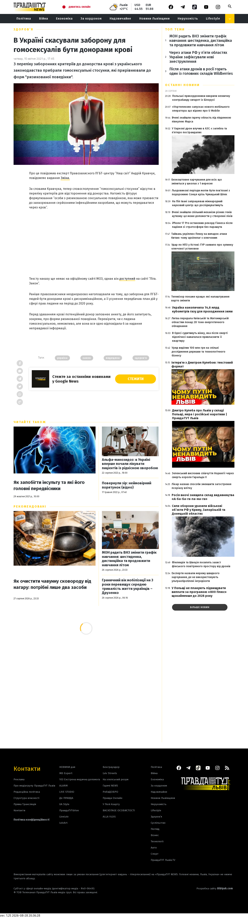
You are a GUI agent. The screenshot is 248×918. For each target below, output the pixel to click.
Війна (43, 18)
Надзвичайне (120, 18)
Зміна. (65, 178)
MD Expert (65, 773)
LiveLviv (64, 816)
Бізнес (155, 835)
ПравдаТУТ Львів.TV (163, 860)
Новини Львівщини (154, 18)
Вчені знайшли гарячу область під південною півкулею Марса (201, 119)
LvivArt (63, 822)
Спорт (154, 853)
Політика (23, 18)
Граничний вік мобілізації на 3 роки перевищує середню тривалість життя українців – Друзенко (127, 586)
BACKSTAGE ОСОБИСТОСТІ (119, 810)
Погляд (155, 829)
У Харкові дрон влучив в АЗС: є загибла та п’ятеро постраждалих (199, 130)
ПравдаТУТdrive (69, 810)
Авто (154, 847)
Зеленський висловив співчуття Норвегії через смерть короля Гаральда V (203, 475)
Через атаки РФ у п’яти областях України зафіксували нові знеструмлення (198, 57)
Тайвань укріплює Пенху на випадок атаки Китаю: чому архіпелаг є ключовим (199, 235)
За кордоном (91, 18)
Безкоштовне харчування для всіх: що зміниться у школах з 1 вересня (196, 181)
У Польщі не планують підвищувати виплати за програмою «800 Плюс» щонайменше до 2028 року (199, 592)
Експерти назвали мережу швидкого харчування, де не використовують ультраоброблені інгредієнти (196, 577)
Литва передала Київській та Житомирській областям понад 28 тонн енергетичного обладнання (200, 322)
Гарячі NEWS (110, 785)
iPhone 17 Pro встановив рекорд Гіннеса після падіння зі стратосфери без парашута (202, 225)
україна (62, 358)
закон (87, 358)
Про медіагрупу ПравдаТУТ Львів (34, 785)
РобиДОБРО (110, 791)
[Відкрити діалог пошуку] (229, 6)
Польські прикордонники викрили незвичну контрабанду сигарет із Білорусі (201, 98)
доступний (127, 278)
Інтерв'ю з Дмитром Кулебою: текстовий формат (202, 364)
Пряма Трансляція (25, 804)
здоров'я (141, 358)
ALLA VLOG (109, 816)
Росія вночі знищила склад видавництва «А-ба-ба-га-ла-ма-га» (203, 497)
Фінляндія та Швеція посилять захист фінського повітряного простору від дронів (201, 564)
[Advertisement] (94, 238)
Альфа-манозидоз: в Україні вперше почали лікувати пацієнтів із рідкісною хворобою (130, 464)
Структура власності (26, 798)
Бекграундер (111, 767)
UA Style (64, 804)
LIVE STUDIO (66, 791)
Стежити (136, 379)
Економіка (64, 18)
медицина (113, 358)
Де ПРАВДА (66, 798)
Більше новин (199, 607)
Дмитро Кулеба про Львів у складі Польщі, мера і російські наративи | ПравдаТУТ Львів (199, 414)
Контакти (27, 768)
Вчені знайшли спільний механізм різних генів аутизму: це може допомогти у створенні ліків (202, 214)
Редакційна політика (27, 791)
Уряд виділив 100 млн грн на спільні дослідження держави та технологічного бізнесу (198, 351)
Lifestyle (213, 18)
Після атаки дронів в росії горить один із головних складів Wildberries (201, 71)
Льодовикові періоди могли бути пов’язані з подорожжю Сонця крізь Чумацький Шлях (201, 192)
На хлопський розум (115, 779)
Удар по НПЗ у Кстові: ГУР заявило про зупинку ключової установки (202, 246)
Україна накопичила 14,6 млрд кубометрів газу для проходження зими (202, 309)
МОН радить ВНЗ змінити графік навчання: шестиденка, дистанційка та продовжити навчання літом (129, 559)
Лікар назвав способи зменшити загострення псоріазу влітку (201, 486)
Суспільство (158, 822)
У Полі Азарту (111, 804)
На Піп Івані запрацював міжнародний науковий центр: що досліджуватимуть (197, 203)
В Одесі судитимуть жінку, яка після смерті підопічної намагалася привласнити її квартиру (200, 336)
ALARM (63, 785)
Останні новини (182, 85)
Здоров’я (23, 29)
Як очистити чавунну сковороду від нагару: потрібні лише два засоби (52, 584)
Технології (157, 841)
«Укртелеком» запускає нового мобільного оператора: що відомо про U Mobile (201, 108)
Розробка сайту (214, 888)
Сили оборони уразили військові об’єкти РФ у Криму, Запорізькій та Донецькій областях (198, 509)
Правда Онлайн (112, 798)
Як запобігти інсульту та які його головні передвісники (49, 485)
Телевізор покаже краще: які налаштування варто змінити (200, 298)
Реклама (19, 779)
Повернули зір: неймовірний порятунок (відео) (126, 485)
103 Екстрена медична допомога (79, 779)
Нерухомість (188, 18)
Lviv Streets (110, 773)
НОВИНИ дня (67, 767)
